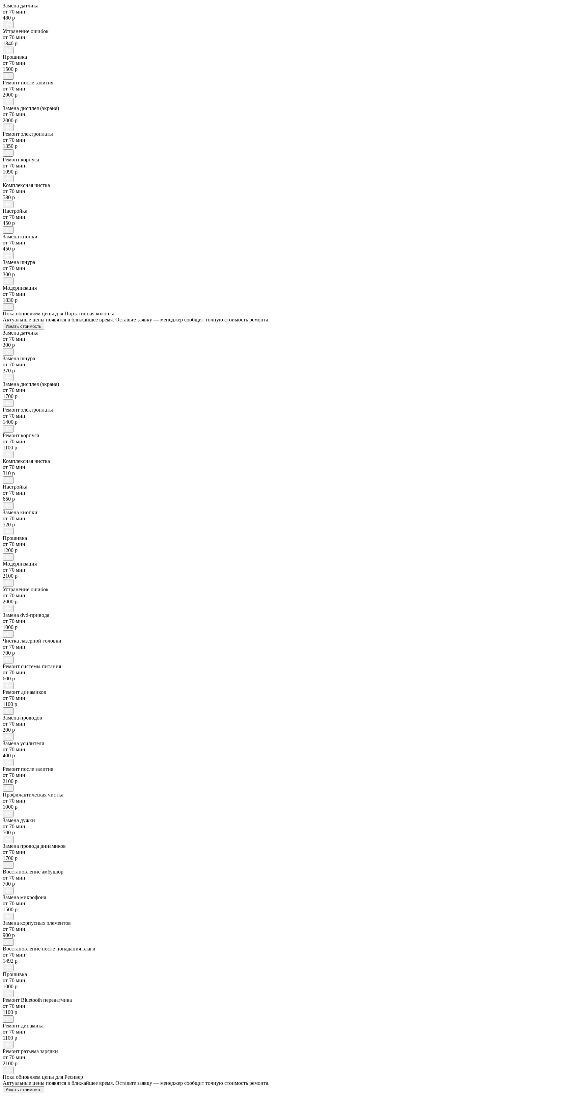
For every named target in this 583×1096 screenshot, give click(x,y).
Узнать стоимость (23, 326)
